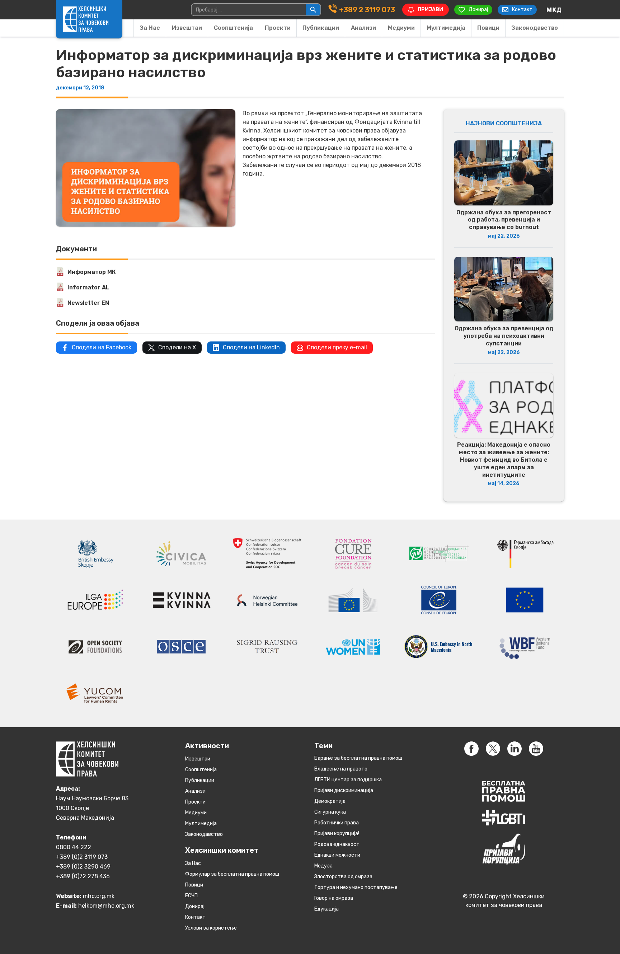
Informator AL (88, 287)
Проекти (278, 27)
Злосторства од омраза (343, 877)
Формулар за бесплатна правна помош (232, 874)
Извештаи (187, 27)
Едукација (326, 909)
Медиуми (401, 27)
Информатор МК (91, 272)
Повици (488, 27)
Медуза (323, 866)
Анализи (363, 27)
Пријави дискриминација (343, 790)
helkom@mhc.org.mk (106, 905)
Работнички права (336, 823)
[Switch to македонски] (554, 10)
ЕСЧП (191, 896)
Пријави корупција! (336, 833)
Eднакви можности (337, 855)
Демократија (330, 801)
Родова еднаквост (337, 844)
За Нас (150, 27)
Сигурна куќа (330, 812)
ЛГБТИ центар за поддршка (348, 780)
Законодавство (534, 27)
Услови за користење (211, 928)
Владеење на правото (340, 769)
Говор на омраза (333, 898)
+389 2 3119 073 (367, 9)
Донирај (195, 906)
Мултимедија (446, 27)
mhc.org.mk (98, 896)
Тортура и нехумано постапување (356, 887)
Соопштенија (233, 27)
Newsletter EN (88, 302)
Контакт (195, 917)
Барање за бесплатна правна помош (358, 758)
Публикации (320, 27)
